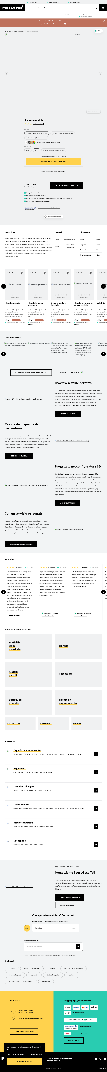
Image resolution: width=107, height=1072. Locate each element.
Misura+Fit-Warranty (85, 1026)
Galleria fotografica (53, 975)
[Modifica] (22, 273)
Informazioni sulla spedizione (81, 1034)
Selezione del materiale (19, 456)
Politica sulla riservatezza (16, 1054)
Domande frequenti (15, 975)
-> (78, 946)
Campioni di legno (23, 786)
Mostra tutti (46, 981)
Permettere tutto (24, 1062)
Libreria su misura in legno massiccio (83, 304)
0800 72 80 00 (28, 1010)
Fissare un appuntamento (70, 897)
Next (100, 73)
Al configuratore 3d (68, 503)
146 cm (28, 150)
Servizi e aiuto (73, 1040)
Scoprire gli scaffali (68, 414)
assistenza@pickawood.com (33, 1018)
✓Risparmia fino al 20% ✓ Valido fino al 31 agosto (51, 20)
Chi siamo (12, 968)
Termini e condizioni (53, 1060)
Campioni (52, 968)
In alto (101, 1069)
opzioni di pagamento (39, 198)
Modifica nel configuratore (53, 161)
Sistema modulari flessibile (59, 304)
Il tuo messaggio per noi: (31, 940)
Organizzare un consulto (27, 750)
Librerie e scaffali (19, 31)
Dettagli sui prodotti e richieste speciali (31, 373)
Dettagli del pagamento (79, 1012)
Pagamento (19, 768)
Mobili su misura (34, 2)
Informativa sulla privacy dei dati (60, 1059)
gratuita (34, 195)
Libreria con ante (12, 303)
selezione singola (36, 1054)
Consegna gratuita (75, 2)
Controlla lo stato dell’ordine (73, 968)
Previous (6, 73)
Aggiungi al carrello (68, 186)
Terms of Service (68, 955)
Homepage (8, 31)
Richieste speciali (23, 822)
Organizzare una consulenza (21, 544)
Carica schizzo (21, 804)
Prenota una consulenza (69, 373)
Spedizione (19, 840)
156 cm (36, 150)
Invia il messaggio (67, 905)
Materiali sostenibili (54, 2)
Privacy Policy (57, 955)
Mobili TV (101, 303)
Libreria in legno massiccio (35, 304)
